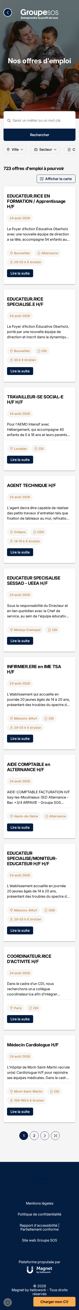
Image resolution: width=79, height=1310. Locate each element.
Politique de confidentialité (39, 1214)
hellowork (38, 1290)
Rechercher (39, 135)
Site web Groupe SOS (39, 1240)
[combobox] (42, 120)
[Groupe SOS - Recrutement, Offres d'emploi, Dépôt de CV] (39, 14)
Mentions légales (39, 1203)
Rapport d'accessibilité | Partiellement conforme (39, 1227)
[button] (44, 1135)
